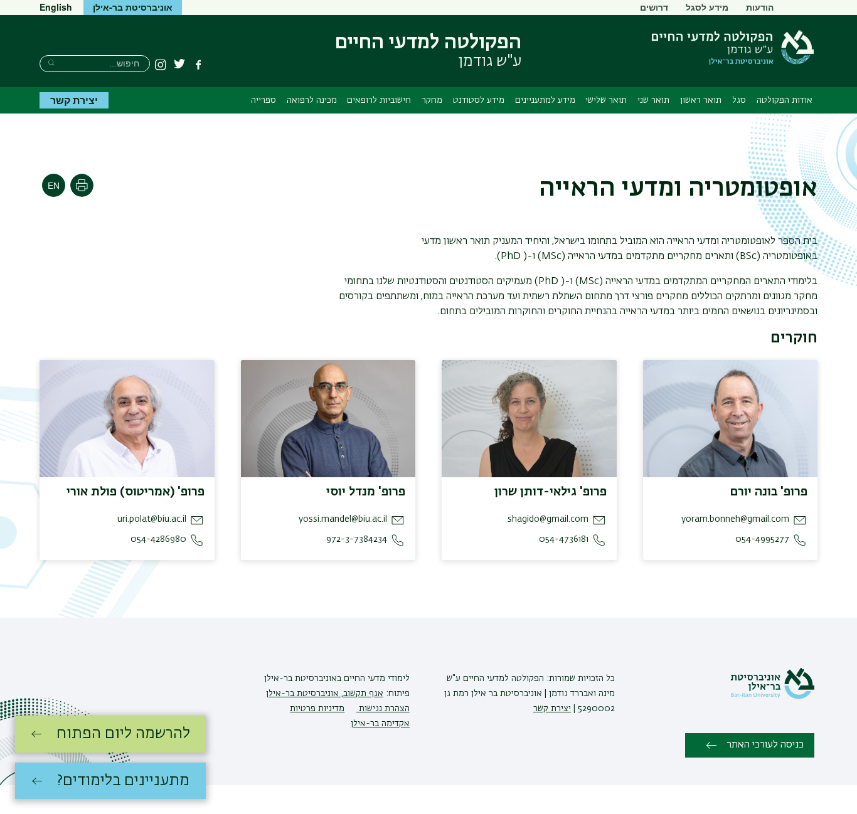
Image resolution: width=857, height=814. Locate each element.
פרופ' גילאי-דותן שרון (550, 491)
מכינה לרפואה (312, 100)
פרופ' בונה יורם (768, 491)
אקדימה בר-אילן (380, 723)
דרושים (654, 7)
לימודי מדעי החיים (375, 678)
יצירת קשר (74, 100)
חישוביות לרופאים (379, 100)
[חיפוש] (51, 62)
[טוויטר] (179, 64)
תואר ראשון (700, 100)
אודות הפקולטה (784, 100)
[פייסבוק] (198, 64)
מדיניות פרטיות (317, 708)
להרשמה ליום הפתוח (123, 733)
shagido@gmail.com (548, 519)
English (56, 7)
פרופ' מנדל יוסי (365, 491)
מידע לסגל (707, 7)
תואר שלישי (606, 100)
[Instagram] (160, 64)
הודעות (760, 7)
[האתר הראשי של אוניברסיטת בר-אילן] (772, 696)
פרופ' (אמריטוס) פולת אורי (136, 491)
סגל (739, 100)
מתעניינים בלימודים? (123, 780)
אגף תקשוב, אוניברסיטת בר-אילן (324, 693)
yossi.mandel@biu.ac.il (343, 519)
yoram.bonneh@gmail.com (735, 519)
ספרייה (263, 100)
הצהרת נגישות (383, 708)
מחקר (432, 100)
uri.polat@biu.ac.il (151, 519)
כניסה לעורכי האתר (765, 745)
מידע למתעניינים (545, 100)
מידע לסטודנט (478, 100)
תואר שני (653, 100)
